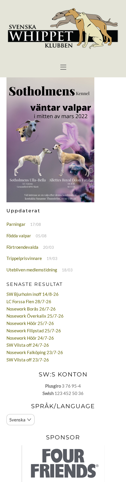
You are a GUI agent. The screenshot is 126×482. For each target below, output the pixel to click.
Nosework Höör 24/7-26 (30, 338)
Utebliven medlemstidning (31, 269)
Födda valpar (18, 235)
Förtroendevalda (22, 247)
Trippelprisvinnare (24, 258)
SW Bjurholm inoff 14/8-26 (32, 294)
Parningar (15, 224)
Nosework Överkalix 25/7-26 (35, 315)
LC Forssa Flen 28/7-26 (28, 301)
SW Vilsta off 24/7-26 (27, 345)
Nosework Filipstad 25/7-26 (33, 330)
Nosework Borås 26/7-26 (31, 308)
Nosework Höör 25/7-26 (30, 323)
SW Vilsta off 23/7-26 (27, 359)
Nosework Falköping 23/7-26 (34, 352)
